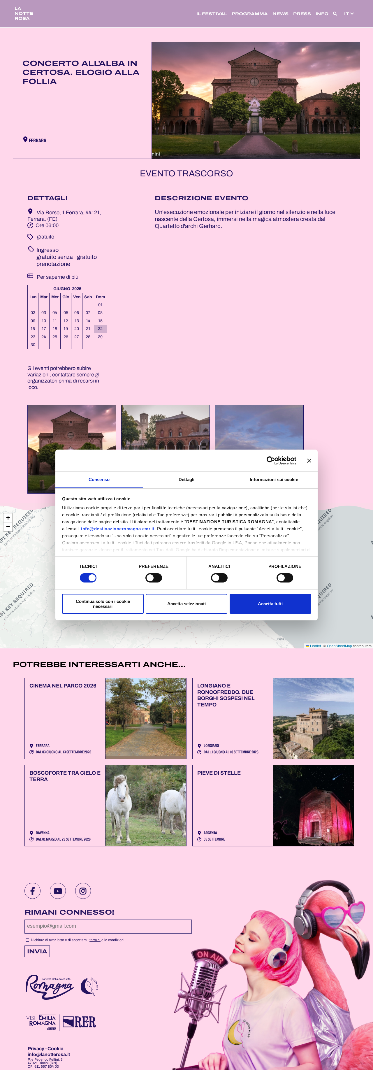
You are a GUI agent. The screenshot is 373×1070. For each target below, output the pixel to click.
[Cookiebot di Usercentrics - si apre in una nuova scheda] (270, 460)
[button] (335, 14)
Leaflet (315, 645)
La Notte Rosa (24, 13)
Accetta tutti (270, 603)
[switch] (153, 578)
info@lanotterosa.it (49, 1054)
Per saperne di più (57, 277)
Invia (37, 951)
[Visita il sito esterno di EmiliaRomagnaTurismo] (60, 1023)
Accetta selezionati (186, 603)
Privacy (36, 1048)
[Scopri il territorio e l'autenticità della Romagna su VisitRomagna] (49, 988)
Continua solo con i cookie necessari (103, 604)
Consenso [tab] (99, 479)
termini (95, 940)
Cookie (55, 1048)
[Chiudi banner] (309, 460)
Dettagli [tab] (187, 479)
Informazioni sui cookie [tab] (274, 479)
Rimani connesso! (69, 912)
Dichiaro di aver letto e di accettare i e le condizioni (77, 940)
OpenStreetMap (339, 645)
